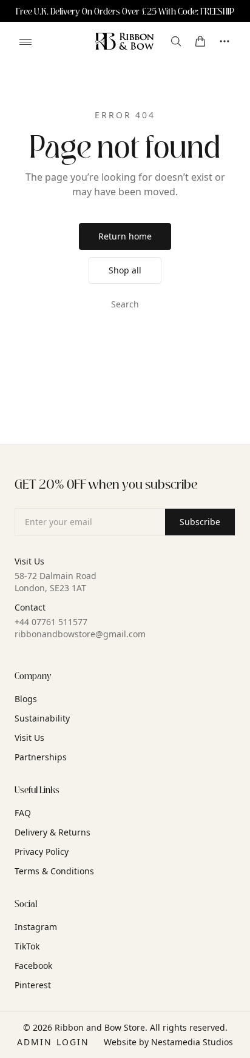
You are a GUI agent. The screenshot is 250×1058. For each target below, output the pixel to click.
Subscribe (200, 521)
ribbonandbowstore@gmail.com (80, 634)
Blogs (26, 699)
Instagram (36, 926)
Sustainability (42, 718)
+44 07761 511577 (51, 622)
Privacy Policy (42, 851)
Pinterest (33, 985)
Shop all (125, 270)
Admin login (53, 1042)
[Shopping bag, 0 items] (200, 41)
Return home (125, 236)
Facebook (33, 965)
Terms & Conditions (54, 871)
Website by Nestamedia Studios (168, 1042)
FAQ (23, 813)
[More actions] (224, 41)
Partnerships (41, 757)
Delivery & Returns (52, 832)
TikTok (27, 946)
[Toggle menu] (25, 42)
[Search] (176, 41)
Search (125, 304)
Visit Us (29, 737)
